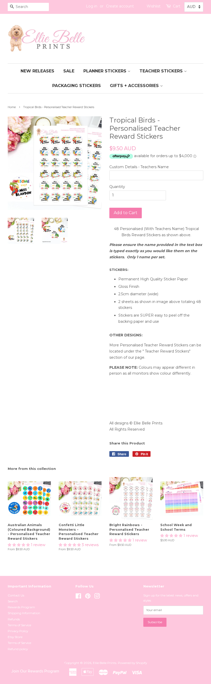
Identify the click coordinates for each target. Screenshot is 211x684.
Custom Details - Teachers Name (139, 167)
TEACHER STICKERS (161, 71)
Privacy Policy (18, 631)
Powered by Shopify (132, 663)
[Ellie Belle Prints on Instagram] (97, 597)
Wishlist (154, 6)
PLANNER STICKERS (105, 71)
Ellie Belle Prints (104, 663)
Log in (91, 6)
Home (12, 107)
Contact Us (16, 595)
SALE (68, 71)
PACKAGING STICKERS (76, 85)
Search (13, 601)
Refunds (14, 619)
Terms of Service (19, 625)
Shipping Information (24, 613)
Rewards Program (21, 607)
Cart (176, 6)
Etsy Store (15, 637)
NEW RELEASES (37, 71)
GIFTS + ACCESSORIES (135, 85)
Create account (120, 6)
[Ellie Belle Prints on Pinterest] (88, 597)
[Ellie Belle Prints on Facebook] (78, 597)
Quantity (117, 186)
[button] (19, 545)
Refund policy (18, 649)
